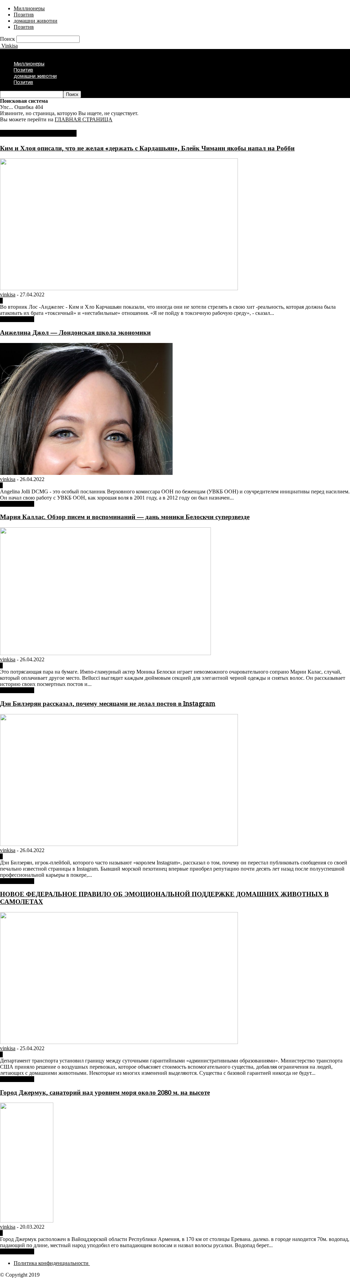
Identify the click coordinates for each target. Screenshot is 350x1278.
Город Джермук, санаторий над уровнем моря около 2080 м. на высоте (105, 1092)
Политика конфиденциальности (52, 1263)
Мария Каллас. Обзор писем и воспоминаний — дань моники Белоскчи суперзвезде (125, 516)
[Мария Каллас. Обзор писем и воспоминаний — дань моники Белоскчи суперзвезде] (105, 653)
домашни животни (35, 21)
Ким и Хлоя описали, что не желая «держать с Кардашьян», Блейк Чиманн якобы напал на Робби (147, 148)
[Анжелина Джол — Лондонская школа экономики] (86, 473)
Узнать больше (17, 319)
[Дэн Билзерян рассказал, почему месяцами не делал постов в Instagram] (119, 844)
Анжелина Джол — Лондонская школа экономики (75, 332)
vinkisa (7, 294)
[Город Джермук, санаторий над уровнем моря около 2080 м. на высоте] (26, 1221)
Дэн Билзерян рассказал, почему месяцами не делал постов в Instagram (107, 703)
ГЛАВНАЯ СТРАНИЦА (83, 119)
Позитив (24, 14)
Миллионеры (29, 8)
